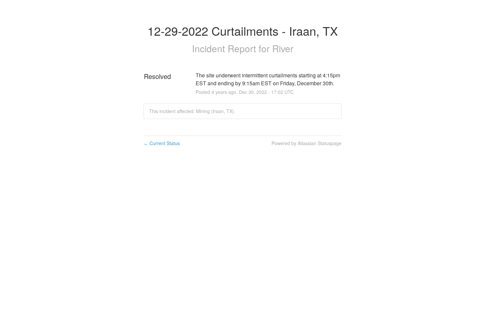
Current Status (162, 143)
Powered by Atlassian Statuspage (306, 143)
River (282, 48)
